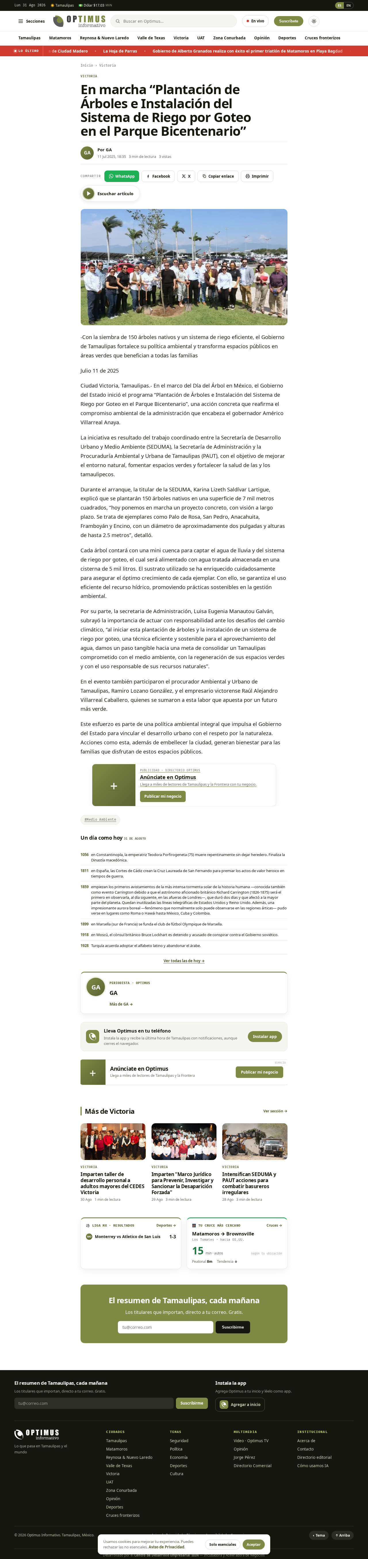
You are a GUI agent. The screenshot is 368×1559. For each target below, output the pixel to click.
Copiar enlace (221, 176)
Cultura (176, 1473)
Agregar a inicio (245, 1404)
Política (176, 1449)
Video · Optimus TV (251, 1440)
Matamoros (60, 37)
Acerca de (306, 1440)
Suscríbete (288, 21)
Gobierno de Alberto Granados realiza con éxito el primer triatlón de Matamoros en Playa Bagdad (201, 51)
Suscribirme (233, 1327)
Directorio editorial (314, 1457)
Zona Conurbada (229, 37)
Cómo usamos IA (313, 1465)
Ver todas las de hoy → (184, 960)
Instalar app (265, 1036)
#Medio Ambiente (100, 820)
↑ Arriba (342, 1535)
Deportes (287, 37)
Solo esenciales (222, 1544)
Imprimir (260, 176)
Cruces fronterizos (322, 37)
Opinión (262, 37)
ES (339, 5)
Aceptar (254, 1544)
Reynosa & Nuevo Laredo (104, 37)
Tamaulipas (29, 37)
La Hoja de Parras (73, 51)
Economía (179, 1457)
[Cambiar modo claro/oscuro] (313, 21)
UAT (201, 37)
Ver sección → (275, 1111)
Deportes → (166, 1225)
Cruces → (274, 1225)
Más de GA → (121, 1004)
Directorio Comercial (252, 1465)
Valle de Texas (151, 37)
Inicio (86, 65)
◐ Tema (319, 1535)
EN (348, 5)
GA (109, 149)
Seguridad (179, 1440)
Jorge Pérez (244, 1457)
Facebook (161, 176)
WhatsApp (125, 176)
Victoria (181, 37)
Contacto (305, 1449)
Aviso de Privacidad (166, 1547)
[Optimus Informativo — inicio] (79, 21)
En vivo (257, 21)
